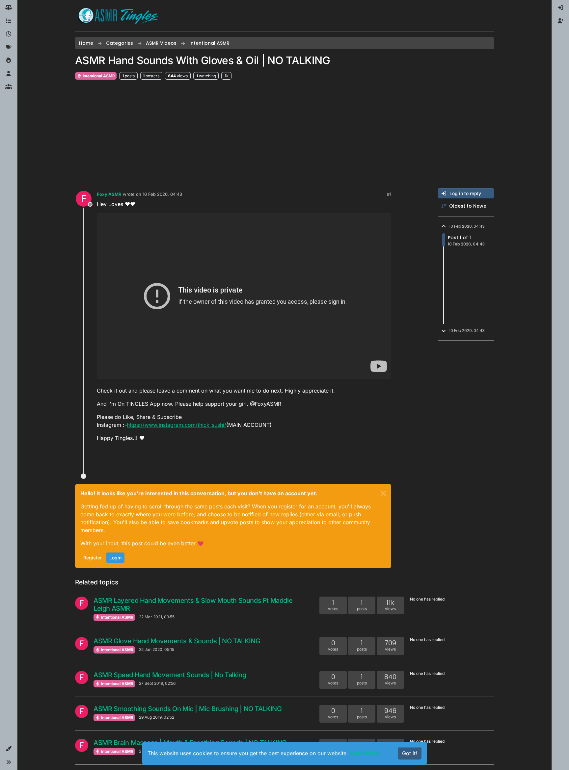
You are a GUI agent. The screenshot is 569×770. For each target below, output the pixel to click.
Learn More (365, 753)
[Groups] (8, 87)
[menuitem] (560, 8)
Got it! (409, 753)
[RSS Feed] (226, 75)
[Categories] (8, 21)
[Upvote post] (361, 455)
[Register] (560, 21)
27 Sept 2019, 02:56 (157, 683)
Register (92, 557)
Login (115, 557)
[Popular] (8, 60)
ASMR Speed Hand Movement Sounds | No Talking (170, 675)
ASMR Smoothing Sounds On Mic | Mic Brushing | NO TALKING (188, 709)
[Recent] (8, 34)
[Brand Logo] (118, 16)
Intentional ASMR (98, 75)
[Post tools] (386, 455)
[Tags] (8, 47)
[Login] (560, 8)
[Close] (383, 493)
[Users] (8, 73)
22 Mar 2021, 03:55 (157, 616)
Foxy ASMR (109, 194)
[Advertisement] (284, 134)
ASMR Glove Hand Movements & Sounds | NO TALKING (177, 641)
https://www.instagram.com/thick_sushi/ (176, 425)
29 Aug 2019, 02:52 (156, 717)
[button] (8, 749)
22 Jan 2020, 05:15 (156, 649)
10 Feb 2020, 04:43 (162, 194)
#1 (389, 194)
